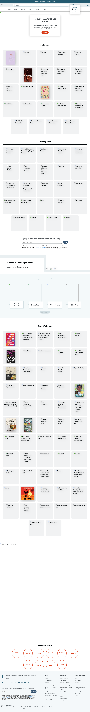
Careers (61, 689)
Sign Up (66, 242)
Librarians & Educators (65, 682)
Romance (28, 664)
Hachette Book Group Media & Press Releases (51, 696)
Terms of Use (78, 678)
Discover (23, 9)
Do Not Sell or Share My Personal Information (80, 687)
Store (30, 9)
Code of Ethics (78, 685)
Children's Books (16, 653)
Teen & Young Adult (50, 664)
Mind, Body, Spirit (51, 653)
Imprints (37, 9)
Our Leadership (48, 680)
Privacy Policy (78, 680)
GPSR (76, 697)
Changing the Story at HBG (51, 691)
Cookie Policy (78, 682)
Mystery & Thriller (62, 653)
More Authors (44, 312)
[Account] (83, 5)
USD (75, 9)
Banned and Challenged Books (50, 687)
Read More (45, 32)
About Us (44, 9)
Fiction (39, 653)
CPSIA (76, 695)
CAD (75, 11)
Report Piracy (78, 691)
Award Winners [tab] (45, 326)
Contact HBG (63, 691)
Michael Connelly (17, 305)
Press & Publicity (48, 699)
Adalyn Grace (74, 305)
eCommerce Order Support (66, 685)
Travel (62, 664)
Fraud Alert (77, 693)
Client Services (63, 680)
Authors (16, 9)
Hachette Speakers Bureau (66, 687)
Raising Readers (63, 698)
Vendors (61, 696)
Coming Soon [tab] (45, 141)
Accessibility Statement (50, 693)
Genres (9, 9)
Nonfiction (73, 653)
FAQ (61, 694)
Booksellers (62, 701)
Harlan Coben (36, 305)
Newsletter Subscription (50, 685)
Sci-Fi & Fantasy (39, 664)
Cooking (28, 653)
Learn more (9, 271)
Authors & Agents (64, 678)
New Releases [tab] (45, 45)
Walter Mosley (55, 305)
